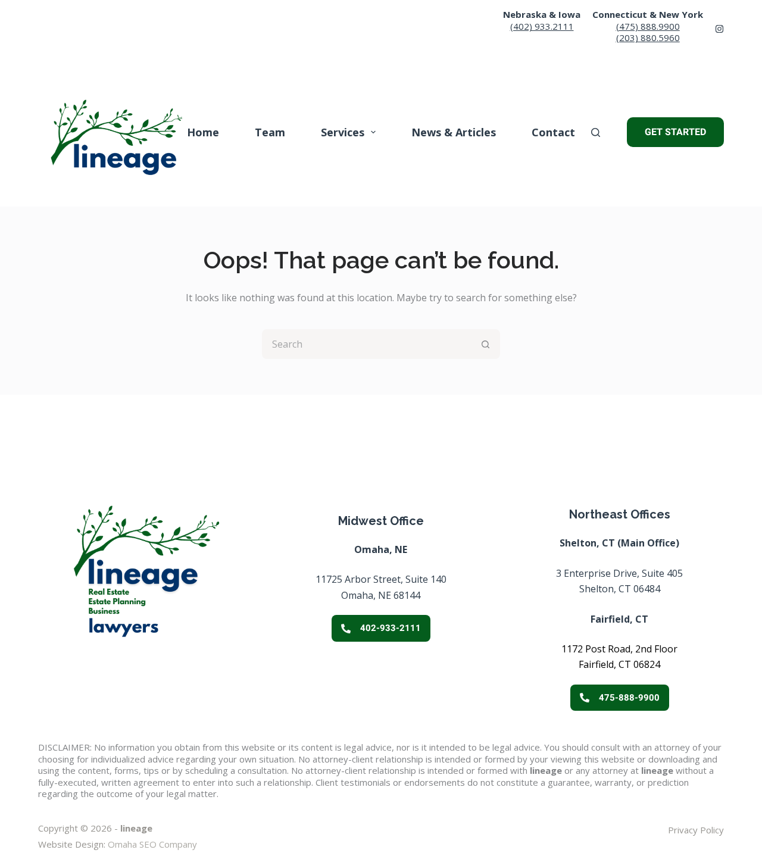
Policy (711, 830)
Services (342, 132)
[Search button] (485, 344)
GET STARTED (675, 132)
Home (203, 132)
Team (270, 132)
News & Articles (453, 132)
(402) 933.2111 (542, 26)
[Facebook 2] (719, 28)
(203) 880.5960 (648, 37)
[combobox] (367, 344)
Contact (553, 132)
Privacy (683, 830)
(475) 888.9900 (648, 26)
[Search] (595, 132)
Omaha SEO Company (152, 844)
